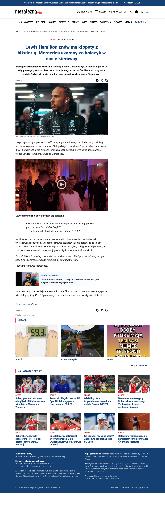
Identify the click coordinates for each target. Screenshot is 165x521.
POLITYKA (105, 22)
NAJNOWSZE (26, 22)
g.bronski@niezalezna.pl (42, 463)
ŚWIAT (52, 22)
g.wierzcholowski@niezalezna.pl (52, 456)
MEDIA (128, 22)
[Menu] (147, 12)
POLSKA (40, 22)
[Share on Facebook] (97, 80)
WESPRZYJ (86, 12)
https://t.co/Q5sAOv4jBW (48, 227)
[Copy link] (106, 80)
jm (22, 80)
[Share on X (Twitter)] (102, 80)
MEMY (75, 22)
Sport (33, 31)
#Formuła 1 (36, 304)
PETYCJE (64, 22)
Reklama (125, 487)
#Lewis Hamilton (22, 304)
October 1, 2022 (72, 231)
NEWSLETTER (119, 12)
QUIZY (93, 22)
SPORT (118, 22)
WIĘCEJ (139, 22)
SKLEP (102, 12)
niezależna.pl (22, 31)
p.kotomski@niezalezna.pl (40, 466)
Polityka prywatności (141, 487)
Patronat (114, 487)
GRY (84, 22)
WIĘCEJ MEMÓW (139, 365)
